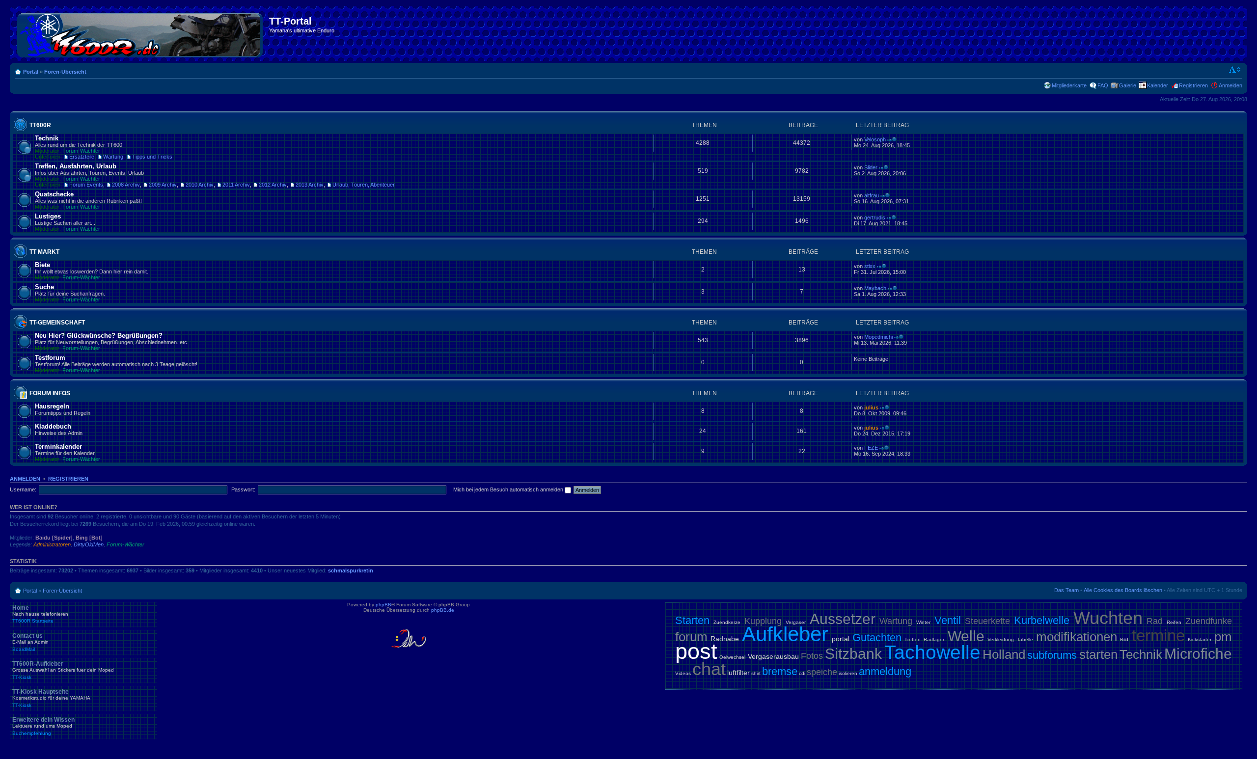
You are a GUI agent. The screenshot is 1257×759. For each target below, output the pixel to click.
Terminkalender (58, 446)
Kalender (1157, 85)
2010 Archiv (200, 185)
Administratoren (52, 544)
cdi (802, 673)
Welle (966, 636)
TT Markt (44, 251)
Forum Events (86, 185)
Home (40, 614)
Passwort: (243, 489)
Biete (42, 265)
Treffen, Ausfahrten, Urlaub (75, 166)
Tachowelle (932, 652)
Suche (44, 287)
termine (1158, 635)
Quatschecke (54, 194)
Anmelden (1230, 85)
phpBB (383, 604)
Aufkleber (785, 634)
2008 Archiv (126, 185)
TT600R (40, 125)
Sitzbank (853, 654)
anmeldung (885, 671)
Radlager (934, 639)
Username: (23, 489)
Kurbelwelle (1041, 620)
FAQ (1102, 85)
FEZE (871, 448)
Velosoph (875, 139)
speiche (822, 672)
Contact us (30, 642)
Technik (46, 138)
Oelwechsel (732, 657)
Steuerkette (987, 621)
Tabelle (1025, 639)
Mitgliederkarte (1069, 85)
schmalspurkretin (350, 570)
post (696, 651)
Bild (1124, 639)
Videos (683, 673)
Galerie (1127, 85)
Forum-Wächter (81, 151)
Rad (1155, 621)
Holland (1004, 654)
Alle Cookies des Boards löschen (1123, 590)
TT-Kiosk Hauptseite (51, 698)
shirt (756, 673)
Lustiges (48, 216)
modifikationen (1076, 636)
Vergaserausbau (773, 656)
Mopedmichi (878, 337)
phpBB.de (442, 610)
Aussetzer (842, 619)
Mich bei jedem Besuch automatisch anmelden (509, 489)
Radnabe (724, 639)
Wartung (113, 157)
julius (871, 407)
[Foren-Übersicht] (140, 33)
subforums (1052, 655)
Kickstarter (1199, 639)
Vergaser (796, 622)
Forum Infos (49, 393)
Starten (692, 620)
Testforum (50, 357)
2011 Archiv (236, 185)
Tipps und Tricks (152, 157)
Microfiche (1198, 654)
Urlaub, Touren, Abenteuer (363, 185)
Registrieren (1193, 85)
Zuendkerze (726, 622)
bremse (779, 671)
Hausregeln (52, 406)
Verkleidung (1000, 639)
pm (1223, 636)
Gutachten (877, 637)
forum (691, 636)
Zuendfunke (1208, 621)
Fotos (812, 656)
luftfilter (738, 673)
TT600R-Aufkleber (63, 670)
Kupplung (763, 621)
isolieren (848, 673)
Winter (923, 622)
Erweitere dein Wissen (43, 726)
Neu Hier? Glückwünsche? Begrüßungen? (99, 335)
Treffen (912, 639)
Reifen (1174, 622)
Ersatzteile (81, 157)
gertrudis (874, 217)
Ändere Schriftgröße (1235, 69)
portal (840, 639)
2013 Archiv (310, 185)
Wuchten (1108, 618)
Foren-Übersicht (65, 72)
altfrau (871, 195)
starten (1098, 654)
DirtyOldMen (89, 544)
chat (709, 669)
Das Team (1066, 590)
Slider (870, 167)
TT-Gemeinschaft (57, 322)
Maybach (875, 288)
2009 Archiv (163, 185)
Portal (30, 72)
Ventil (947, 620)
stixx (869, 266)
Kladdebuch (53, 426)
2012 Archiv (273, 185)
